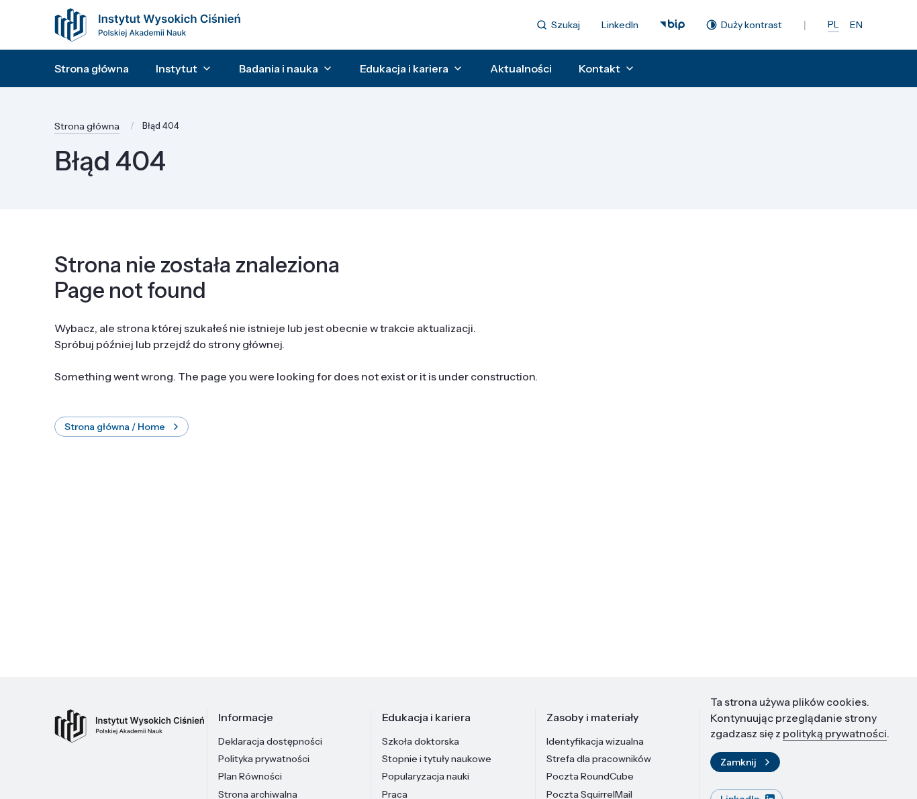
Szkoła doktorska (420, 741)
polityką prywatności (835, 733)
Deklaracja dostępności (270, 741)
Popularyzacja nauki (425, 776)
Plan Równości (250, 776)
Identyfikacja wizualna (595, 741)
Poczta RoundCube (590, 776)
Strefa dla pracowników (598, 759)
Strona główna (91, 68)
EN (856, 25)
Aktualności (521, 68)
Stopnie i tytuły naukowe (436, 759)
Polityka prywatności (263, 759)
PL (833, 24)
